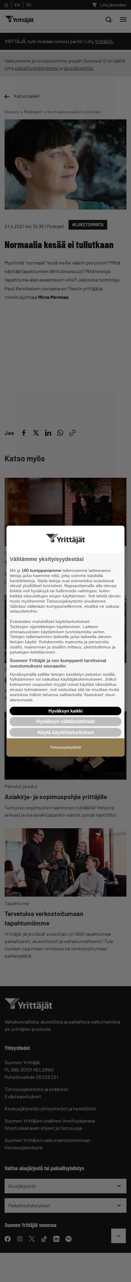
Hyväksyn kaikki (65, 710)
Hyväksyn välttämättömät (65, 721)
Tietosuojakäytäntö (65, 747)
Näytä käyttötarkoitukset (65, 732)
